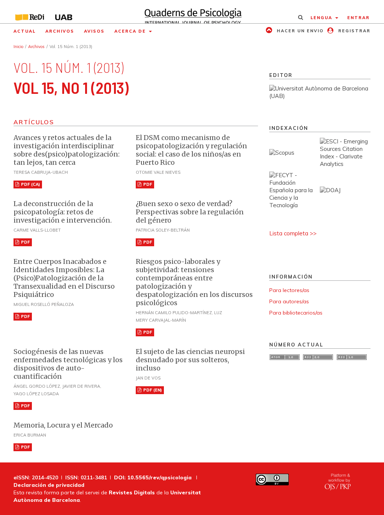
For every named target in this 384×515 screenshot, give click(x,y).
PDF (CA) (30, 184)
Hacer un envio (299, 30)
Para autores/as (289, 301)
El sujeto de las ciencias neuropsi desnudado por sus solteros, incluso (190, 359)
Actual (25, 31)
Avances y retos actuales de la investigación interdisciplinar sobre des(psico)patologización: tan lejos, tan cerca (67, 150)
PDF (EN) (152, 390)
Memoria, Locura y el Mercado (63, 425)
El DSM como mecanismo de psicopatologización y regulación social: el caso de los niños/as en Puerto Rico (191, 150)
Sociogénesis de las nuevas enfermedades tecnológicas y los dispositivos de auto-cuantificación (68, 364)
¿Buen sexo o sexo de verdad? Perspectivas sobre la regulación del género (190, 211)
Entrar (358, 17)
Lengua (322, 17)
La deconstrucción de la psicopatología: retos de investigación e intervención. (63, 211)
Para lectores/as (289, 290)
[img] (192, 11)
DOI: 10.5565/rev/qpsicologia (153, 477)
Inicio (18, 46)
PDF (147, 184)
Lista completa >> (292, 233)
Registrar (353, 30)
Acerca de (131, 31)
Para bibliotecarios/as (295, 312)
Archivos (59, 31)
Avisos (94, 31)
